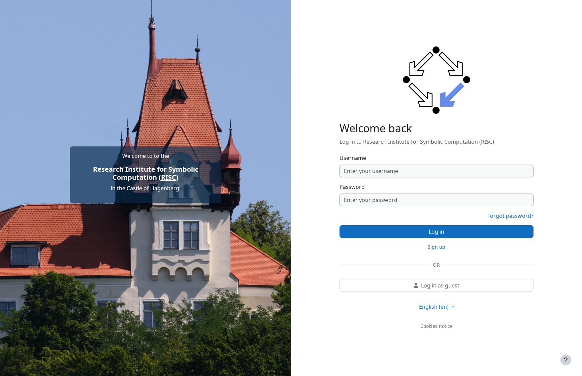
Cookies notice (436, 326)
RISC (168, 177)
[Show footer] (565, 359)
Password (352, 187)
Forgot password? (510, 215)
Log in (436, 231)
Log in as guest (440, 285)
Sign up (436, 247)
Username (353, 158)
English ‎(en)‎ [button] (434, 306)
